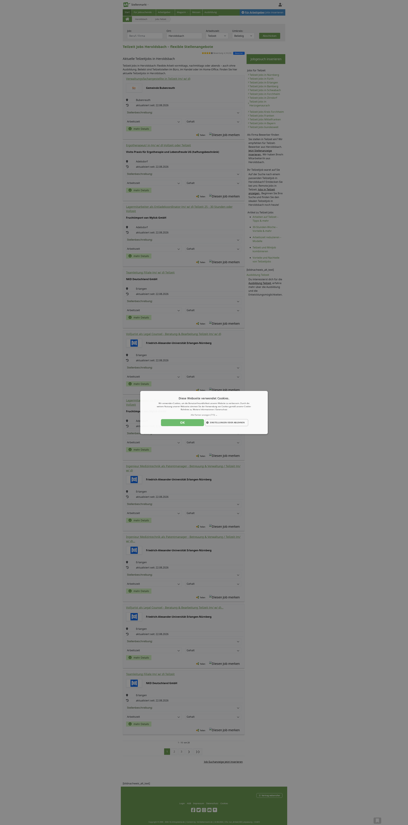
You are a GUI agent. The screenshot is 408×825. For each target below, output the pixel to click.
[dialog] (204, 412)
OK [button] (182, 422)
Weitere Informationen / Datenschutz (210, 409)
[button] (204, 415)
